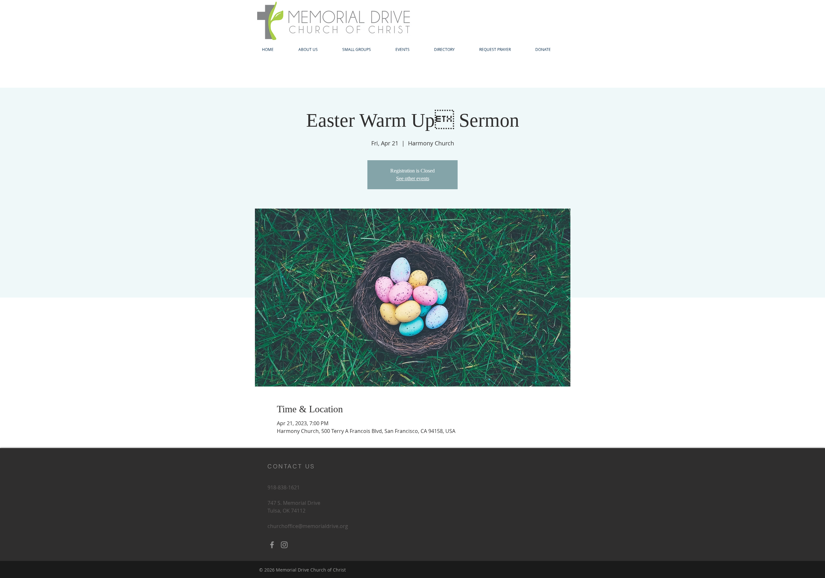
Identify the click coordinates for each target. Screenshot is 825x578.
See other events (412, 178)
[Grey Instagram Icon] (284, 544)
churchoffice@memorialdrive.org (307, 526)
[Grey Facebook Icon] (272, 544)
